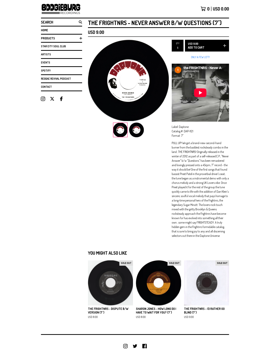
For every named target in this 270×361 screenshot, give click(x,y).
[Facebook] (61, 99)
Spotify (46, 70)
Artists (46, 54)
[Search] (80, 22)
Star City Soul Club (53, 46)
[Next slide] (164, 80)
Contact (46, 86)
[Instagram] (43, 99)
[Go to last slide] (93, 80)
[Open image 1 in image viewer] (128, 80)
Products (48, 38)
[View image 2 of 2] (136, 130)
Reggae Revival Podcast (56, 78)
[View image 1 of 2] (120, 130)
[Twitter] (135, 346)
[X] (52, 99)
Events (45, 62)
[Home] (61, 9)
